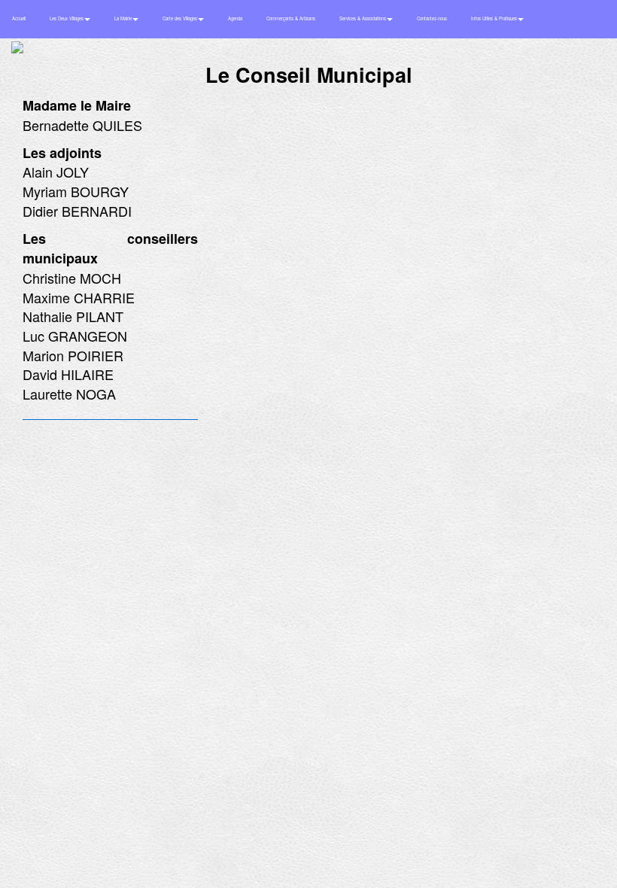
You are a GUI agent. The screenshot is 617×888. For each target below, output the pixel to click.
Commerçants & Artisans (290, 18)
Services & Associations (363, 18)
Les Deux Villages (67, 18)
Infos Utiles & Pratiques (494, 18)
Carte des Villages (181, 18)
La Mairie (123, 18)
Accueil (19, 18)
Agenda (235, 18)
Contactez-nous (432, 18)
